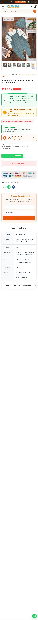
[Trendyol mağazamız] (28, 2)
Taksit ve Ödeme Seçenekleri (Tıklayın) (20, 285)
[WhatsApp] (9, 187)
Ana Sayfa (4, 75)
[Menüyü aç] (3, 7)
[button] (35, 6)
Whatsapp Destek (13, 156)
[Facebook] (32, 2)
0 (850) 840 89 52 (8, 2)
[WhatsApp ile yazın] (34, 616)
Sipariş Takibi (21, 2)
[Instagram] (35, 2)
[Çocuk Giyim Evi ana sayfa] (13, 6)
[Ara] (34, 11)
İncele (17, 218)
